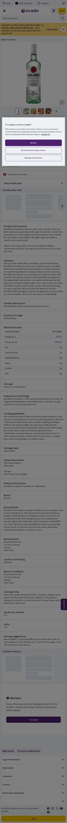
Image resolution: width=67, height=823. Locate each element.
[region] (33, 141)
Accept (33, 143)
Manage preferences (33, 158)
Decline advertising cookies (33, 150)
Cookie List (45, 134)
